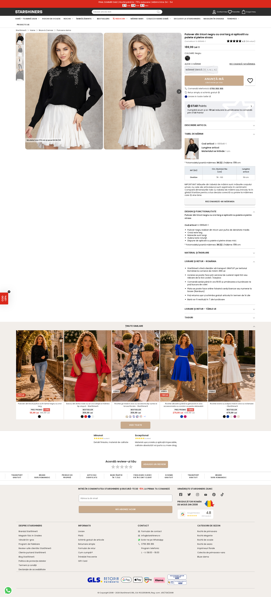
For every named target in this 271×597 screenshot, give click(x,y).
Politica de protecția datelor (32, 561)
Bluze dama (203, 556)
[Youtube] (205, 495)
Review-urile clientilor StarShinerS (35, 548)
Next (179, 91)
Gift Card (82, 561)
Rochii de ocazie (205, 539)
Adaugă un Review (154, 464)
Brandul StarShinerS (28, 531)
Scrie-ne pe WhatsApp (152, 539)
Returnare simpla (86, 544)
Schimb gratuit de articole (91, 539)
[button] (4, 298)
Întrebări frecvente (87, 556)
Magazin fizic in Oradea (30, 535)
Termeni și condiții (28, 565)
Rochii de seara (204, 544)
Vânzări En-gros (26, 539)
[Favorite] (230, 12)
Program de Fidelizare (29, 544)
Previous (19, 375)
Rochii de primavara (207, 531)
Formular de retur (86, 548)
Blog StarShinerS (26, 556)
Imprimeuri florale (206, 548)
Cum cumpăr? (85, 552)
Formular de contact (151, 531)
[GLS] (95, 582)
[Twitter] (189, 495)
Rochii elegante (205, 535)
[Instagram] (197, 495)
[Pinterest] (214, 495)
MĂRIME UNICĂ (201, 69)
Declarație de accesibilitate (32, 569)
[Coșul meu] (243, 12)
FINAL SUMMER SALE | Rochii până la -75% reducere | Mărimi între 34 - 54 (136, 2)
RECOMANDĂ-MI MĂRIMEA (220, 201)
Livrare (81, 531)
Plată (80, 535)
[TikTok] (222, 495)
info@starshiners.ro (150, 535)
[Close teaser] (9, 291)
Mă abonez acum (125, 509)
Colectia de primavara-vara (211, 552)
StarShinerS (21, 30)
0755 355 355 (216, 88)
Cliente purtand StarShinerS (32, 552)
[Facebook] (181, 495)
